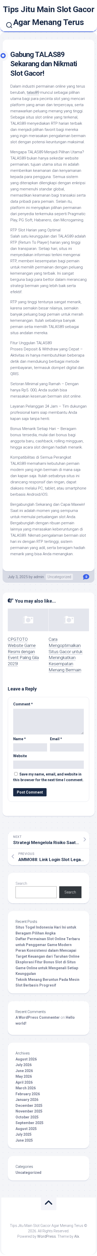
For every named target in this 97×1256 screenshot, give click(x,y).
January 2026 (27, 1100)
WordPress (46, 1236)
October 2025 (27, 1117)
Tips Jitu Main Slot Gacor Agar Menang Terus (48, 15)
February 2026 (28, 1094)
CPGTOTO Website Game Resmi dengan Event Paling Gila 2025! (23, 651)
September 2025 (29, 1123)
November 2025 (29, 1111)
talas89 (33, 92)
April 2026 (24, 1082)
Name (19, 739)
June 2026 (24, 1071)
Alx (76, 1236)
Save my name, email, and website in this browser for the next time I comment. (48, 777)
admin (39, 577)
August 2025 (26, 1129)
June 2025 (24, 1140)
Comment (23, 704)
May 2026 (24, 1076)
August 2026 (26, 1059)
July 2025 (24, 1134)
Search (21, 883)
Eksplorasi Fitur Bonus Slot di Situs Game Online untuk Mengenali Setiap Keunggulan (47, 968)
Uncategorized (59, 577)
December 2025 (29, 1105)
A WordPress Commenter (38, 1017)
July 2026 (24, 1065)
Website (20, 756)
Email (56, 739)
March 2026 (26, 1088)
